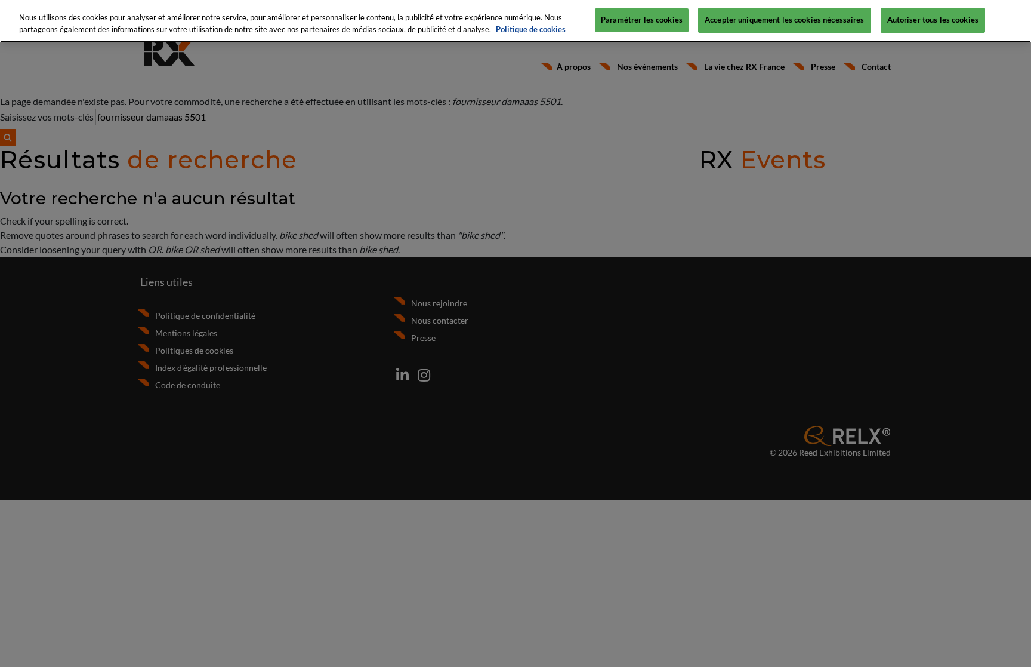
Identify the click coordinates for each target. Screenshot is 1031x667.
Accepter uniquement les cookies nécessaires (785, 19)
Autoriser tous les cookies (932, 19)
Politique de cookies (531, 29)
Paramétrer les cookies (642, 19)
